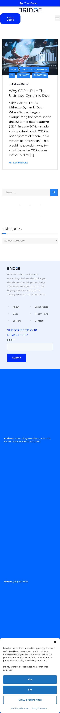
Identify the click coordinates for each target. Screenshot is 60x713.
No (30, 689)
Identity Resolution (35, 69)
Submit (16, 357)
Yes (30, 679)
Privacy (24, 75)
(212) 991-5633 (20, 581)
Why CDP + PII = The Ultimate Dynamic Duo (29, 93)
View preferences (30, 699)
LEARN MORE (20, 162)
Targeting (40, 75)
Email (11, 339)
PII (12, 75)
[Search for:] (30, 192)
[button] (55, 642)
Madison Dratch (20, 84)
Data (13, 69)
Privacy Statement (39, 708)
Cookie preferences (20, 708)
